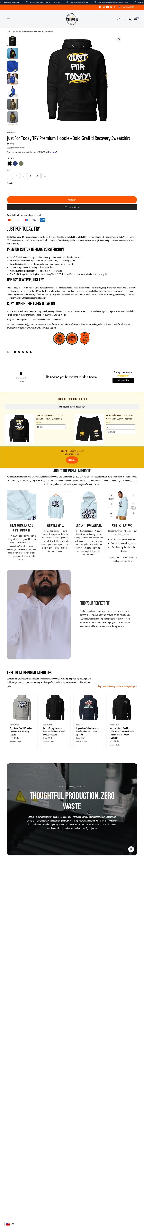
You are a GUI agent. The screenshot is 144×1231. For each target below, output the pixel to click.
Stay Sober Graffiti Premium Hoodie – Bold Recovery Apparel (21, 731)
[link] (19, 429)
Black (9, 163)
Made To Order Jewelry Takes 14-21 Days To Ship (23, 2)
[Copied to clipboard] (30, 352)
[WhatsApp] (26, 352)
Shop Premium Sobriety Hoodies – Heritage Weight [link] (116, 686)
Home (8, 31)
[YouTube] (107, 7)
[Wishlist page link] (118, 19)
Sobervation (14, 725)
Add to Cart (72, 459)
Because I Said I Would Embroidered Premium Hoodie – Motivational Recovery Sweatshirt (122, 733)
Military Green (21, 163)
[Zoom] (119, 39)
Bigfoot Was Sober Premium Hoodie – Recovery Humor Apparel (87, 731)
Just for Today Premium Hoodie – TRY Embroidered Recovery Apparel (54, 731)
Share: (9, 352)
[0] (134, 19)
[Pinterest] (111, 7)
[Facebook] (100, 7)
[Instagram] (103, 7)
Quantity (10, 183)
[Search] (124, 19)
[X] (19, 352)
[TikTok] (114, 7)
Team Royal (15, 163)
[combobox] (51, 426)
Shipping (9, 147)
